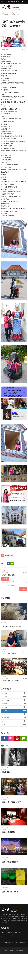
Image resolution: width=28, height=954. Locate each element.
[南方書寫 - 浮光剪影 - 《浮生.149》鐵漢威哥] (14, 816)
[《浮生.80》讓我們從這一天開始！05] (14, 403)
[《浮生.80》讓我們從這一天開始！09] (14, 515)
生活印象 (13, 696)
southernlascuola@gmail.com (12, 932)
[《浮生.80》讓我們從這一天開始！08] (14, 494)
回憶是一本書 (13, 717)
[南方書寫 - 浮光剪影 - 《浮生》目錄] (14, 757)
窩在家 (13, 721)
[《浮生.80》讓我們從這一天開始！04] (14, 364)
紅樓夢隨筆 (13, 703)
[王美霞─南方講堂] (14, 7)
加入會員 (13, 1)
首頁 (3, 13)
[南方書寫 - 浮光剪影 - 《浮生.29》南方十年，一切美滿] (14, 666)
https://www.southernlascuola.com (13, 936)
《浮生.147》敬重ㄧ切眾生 (9, 892)
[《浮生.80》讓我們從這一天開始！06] (14, 443)
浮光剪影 (14, 13)
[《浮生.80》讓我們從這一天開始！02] (14, 280)
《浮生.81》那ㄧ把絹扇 (7, 585)
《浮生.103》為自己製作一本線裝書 (11, 626)
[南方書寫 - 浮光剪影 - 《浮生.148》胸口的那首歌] (14, 846)
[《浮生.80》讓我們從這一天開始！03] (14, 322)
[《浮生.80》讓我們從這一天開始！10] (14, 537)
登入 (9, 1)
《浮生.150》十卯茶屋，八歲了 (11, 802)
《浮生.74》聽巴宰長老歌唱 (9, 653)
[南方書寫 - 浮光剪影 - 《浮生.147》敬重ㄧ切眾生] (14, 876)
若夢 (13, 714)
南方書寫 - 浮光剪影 (9, 555)
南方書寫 (8, 13)
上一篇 (6, 579)
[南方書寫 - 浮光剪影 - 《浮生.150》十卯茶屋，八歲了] (14, 786)
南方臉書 (13, 693)
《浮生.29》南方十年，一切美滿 (10, 681)
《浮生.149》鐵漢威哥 (8, 832)
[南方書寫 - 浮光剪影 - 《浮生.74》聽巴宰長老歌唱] (14, 638)
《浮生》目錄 (5, 772)
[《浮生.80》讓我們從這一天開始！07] (14, 473)
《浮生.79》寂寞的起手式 (8, 575)
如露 (13, 724)
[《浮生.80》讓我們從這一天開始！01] (14, 239)
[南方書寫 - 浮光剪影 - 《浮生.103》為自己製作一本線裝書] (14, 611)
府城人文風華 (13, 700)
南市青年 (13, 707)
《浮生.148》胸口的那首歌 (9, 862)
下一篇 (22, 589)
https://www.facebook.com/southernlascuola (13, 942)
